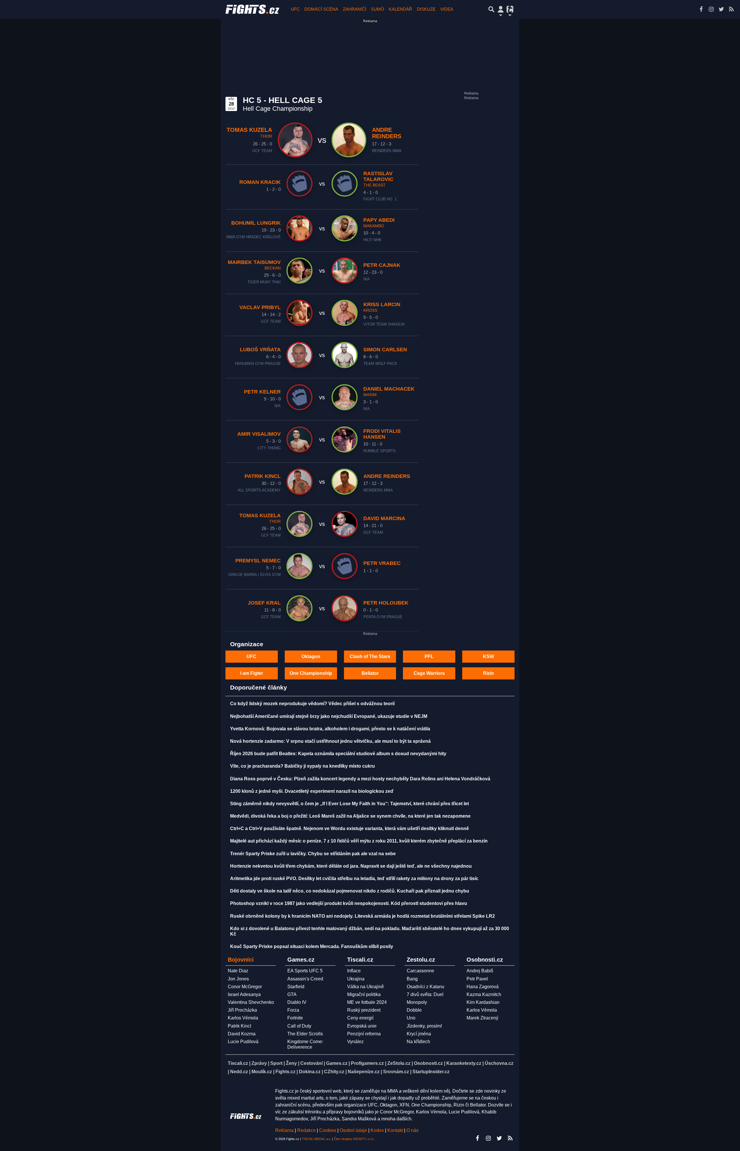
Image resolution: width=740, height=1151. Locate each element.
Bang (412, 978)
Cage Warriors (429, 673)
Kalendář (400, 9)
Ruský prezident (363, 1010)
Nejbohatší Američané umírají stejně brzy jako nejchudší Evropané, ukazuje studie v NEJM (328, 716)
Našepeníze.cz (364, 1071)
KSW (488, 656)
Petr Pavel (477, 978)
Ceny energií (360, 1017)
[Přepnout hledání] (491, 9)
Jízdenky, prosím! (424, 1025)
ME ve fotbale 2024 (367, 1002)
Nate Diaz (238, 970)
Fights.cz (285, 1071)
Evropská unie (362, 1025)
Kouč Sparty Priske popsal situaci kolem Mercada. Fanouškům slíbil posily (311, 946)
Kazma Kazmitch (484, 994)
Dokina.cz (310, 1071)
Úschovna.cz (499, 1063)
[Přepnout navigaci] (500, 9)
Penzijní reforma (364, 1033)
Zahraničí (354, 9)
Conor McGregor (245, 986)
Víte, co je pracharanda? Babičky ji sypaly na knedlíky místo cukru (302, 766)
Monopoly (417, 1002)
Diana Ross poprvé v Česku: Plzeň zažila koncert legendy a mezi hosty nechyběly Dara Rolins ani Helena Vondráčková (360, 778)
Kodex (378, 1130)
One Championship (311, 673)
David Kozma (242, 1033)
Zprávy (259, 1063)
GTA (292, 994)
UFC (295, 9)
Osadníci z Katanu (425, 986)
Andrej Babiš (480, 970)
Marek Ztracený (482, 1017)
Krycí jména (419, 1033)
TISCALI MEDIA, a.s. (316, 1139)
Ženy (291, 1063)
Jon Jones (238, 978)
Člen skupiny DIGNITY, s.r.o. (354, 1139)
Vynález (355, 1041)
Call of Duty (299, 1025)
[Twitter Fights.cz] (721, 9)
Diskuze (426, 9)
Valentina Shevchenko (251, 1002)
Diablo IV (296, 1002)
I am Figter (251, 673)
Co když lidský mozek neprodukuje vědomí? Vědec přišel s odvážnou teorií (312, 703)
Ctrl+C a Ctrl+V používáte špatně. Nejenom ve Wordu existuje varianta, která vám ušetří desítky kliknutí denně (349, 828)
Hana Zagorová (483, 986)
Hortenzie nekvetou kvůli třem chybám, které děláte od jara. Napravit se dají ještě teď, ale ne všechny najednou (351, 866)
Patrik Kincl (239, 1025)
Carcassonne (420, 970)
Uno (411, 1017)
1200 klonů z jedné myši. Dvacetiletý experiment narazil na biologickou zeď (312, 791)
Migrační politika (364, 994)
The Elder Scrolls (305, 1033)
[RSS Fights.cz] (731, 9)
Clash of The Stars (370, 656)
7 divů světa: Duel (425, 994)
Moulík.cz (261, 1071)
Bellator (370, 673)
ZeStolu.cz (398, 1063)
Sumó (377, 9)
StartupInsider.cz (430, 1071)
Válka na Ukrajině (365, 986)
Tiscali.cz (238, 1063)
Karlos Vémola (243, 1017)
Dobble (414, 1010)
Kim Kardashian (483, 1002)
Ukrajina (356, 978)
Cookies (327, 1130)
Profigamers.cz (367, 1063)
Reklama (284, 1130)
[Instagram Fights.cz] (711, 9)
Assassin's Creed (305, 978)
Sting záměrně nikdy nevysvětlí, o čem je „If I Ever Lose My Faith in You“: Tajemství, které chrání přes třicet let (349, 803)
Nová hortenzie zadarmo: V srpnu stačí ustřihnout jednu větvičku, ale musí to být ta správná (330, 741)
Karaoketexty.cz (463, 1063)
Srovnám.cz (396, 1071)
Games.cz (336, 1063)
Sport (276, 1063)
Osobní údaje (353, 1130)
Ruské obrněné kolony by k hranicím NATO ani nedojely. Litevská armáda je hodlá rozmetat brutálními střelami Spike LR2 (362, 916)
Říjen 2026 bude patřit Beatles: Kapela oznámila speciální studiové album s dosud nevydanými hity (338, 753)
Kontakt (395, 1130)
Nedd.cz (239, 1071)
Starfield (295, 986)
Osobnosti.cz (428, 1063)
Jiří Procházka (242, 1010)
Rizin (488, 673)
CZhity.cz (334, 1071)
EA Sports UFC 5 (305, 970)
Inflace (354, 970)
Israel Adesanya (244, 994)
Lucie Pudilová (243, 1041)
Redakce (306, 1130)
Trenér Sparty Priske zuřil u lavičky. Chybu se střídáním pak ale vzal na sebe (313, 853)
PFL (429, 656)
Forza (293, 1010)
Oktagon (310, 656)
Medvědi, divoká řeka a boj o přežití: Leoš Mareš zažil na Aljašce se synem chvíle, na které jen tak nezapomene (350, 816)
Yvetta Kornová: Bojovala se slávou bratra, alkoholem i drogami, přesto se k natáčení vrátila (330, 728)
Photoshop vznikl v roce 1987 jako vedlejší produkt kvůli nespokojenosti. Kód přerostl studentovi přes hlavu (348, 903)
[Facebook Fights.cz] (701, 9)
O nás (412, 1130)
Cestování (311, 1063)
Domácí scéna (321, 9)
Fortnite (295, 1017)
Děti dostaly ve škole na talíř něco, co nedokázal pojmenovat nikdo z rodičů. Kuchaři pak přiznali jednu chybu (349, 890)
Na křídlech (418, 1041)
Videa (446, 9)
